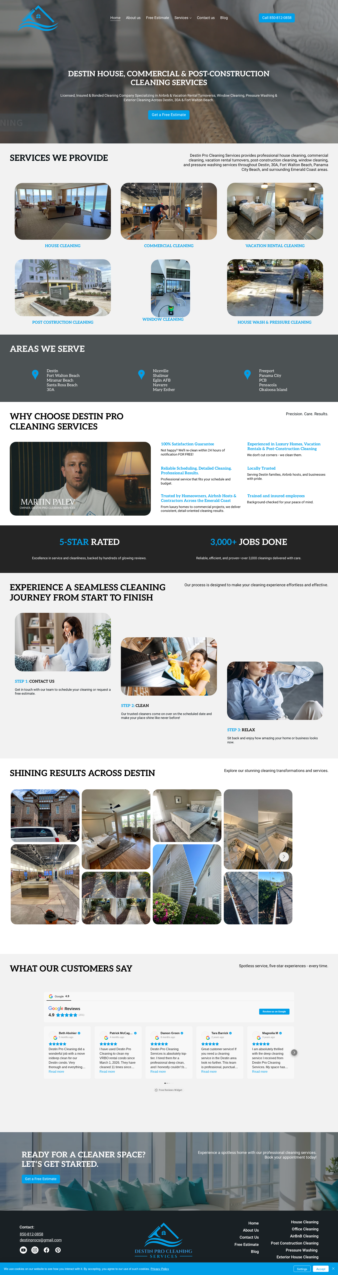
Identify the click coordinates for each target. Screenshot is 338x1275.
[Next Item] (319, 866)
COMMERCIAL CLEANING (169, 246)
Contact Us (249, 1237)
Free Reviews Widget (170, 1090)
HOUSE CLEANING (63, 246)
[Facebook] (46, 1250)
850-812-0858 (31, 1234)
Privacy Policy (160, 1269)
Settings (302, 1269)
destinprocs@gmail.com (41, 1240)
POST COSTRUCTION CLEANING (62, 322)
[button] (144, 511)
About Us (251, 1230)
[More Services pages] (190, 18)
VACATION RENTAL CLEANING (275, 246)
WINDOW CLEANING (163, 319)
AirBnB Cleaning (304, 1236)
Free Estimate (247, 1244)
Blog (255, 1251)
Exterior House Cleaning (297, 1257)
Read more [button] (56, 1071)
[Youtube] (23, 1250)
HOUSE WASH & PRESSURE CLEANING (275, 322)
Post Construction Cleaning (294, 1243)
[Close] (333, 1269)
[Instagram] (35, 1250)
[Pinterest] (58, 1250)
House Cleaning (304, 1222)
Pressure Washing (302, 1250)
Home (253, 1223)
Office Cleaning (305, 1229)
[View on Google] (53, 1035)
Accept (320, 1269)
